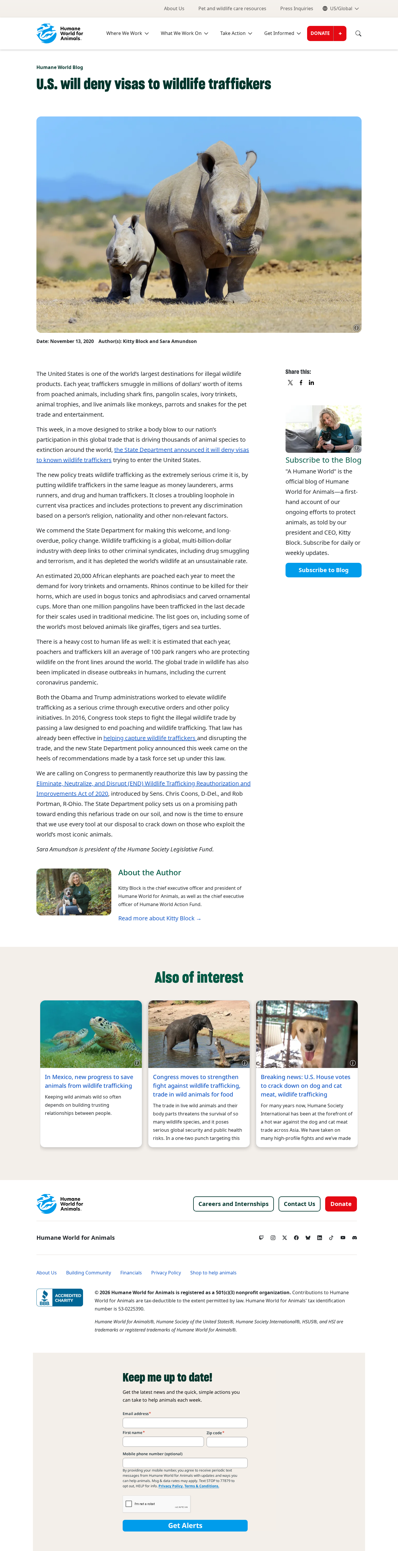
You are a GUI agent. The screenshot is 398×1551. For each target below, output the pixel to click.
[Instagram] (273, 1236)
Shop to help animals (213, 1272)
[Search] (354, 33)
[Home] (59, 1204)
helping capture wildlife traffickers (150, 738)
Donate (320, 33)
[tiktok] (331, 1236)
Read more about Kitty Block (156, 918)
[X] (290, 383)
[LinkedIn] (319, 1236)
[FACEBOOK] (301, 383)
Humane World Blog (59, 67)
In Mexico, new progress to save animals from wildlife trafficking (89, 1081)
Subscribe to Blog (324, 570)
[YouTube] (343, 1236)
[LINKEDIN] (311, 383)
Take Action (233, 33)
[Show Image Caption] (356, 327)
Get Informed (279, 33)
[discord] (354, 1236)
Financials (131, 1272)
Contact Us (299, 1204)
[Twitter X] (284, 1236)
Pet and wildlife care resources (232, 8)
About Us (174, 8)
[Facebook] (296, 1236)
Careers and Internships (233, 1204)
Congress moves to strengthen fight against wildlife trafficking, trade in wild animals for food (196, 1086)
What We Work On (181, 33)
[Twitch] (261, 1236)
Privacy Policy (166, 1272)
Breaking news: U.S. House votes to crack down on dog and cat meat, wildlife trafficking (306, 1086)
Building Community (88, 1272)
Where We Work (124, 33)
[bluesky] (308, 1236)
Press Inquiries (296, 8)
